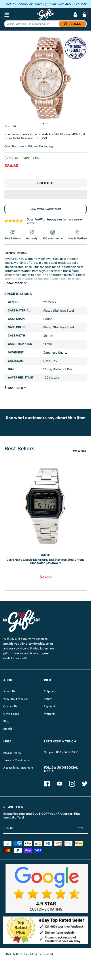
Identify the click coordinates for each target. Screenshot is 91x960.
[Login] (75, 15)
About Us (9, 691)
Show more (13, 283)
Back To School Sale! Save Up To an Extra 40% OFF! (41, 4)
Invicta (10, 126)
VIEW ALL (80, 451)
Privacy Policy (12, 753)
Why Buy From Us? (15, 699)
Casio (45, 555)
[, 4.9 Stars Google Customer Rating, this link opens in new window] (47, 888)
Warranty (49, 714)
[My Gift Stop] (21, 612)
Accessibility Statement (18, 767)
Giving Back (11, 714)
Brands (7, 729)
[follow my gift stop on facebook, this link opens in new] (47, 785)
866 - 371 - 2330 (67, 752)
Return (48, 699)
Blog (6, 721)
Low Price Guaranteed (45, 209)
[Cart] (84, 14)
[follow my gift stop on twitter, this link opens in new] (85, 785)
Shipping (49, 691)
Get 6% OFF (40, 814)
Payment (49, 706)
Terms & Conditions (16, 760)
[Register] (80, 828)
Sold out (45, 183)
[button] (45, 194)
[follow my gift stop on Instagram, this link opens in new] (72, 785)
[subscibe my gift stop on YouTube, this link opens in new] (60, 785)
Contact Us (10, 706)
